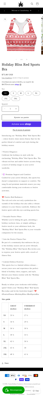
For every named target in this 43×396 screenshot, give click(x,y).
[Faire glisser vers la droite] (26, 59)
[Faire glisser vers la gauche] (16, 59)
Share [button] (7, 363)
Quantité (5, 104)
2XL (6, 99)
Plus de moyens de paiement (21, 130)
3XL (15, 99)
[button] (4, 3)
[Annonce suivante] (38, 10)
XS (5, 93)
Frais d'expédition (7, 78)
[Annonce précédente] (4, 10)
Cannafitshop (12, 384)
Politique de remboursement (25, 386)
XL (36, 93)
